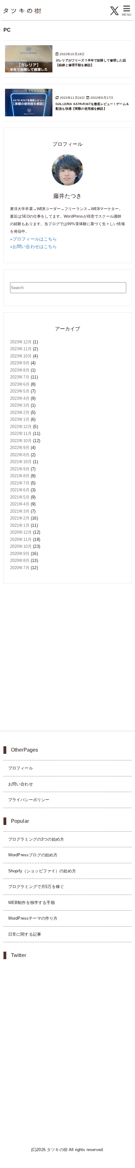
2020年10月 (21, 546)
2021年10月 (21, 461)
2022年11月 (21, 433)
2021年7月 (20, 483)
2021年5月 (20, 497)
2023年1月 (20, 419)
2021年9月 (20, 469)
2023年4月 (20, 398)
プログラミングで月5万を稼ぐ (36, 886)
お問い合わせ (20, 784)
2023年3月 (20, 405)
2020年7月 (20, 567)
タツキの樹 (57, 1149)
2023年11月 (21, 348)
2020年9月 (20, 553)
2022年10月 (21, 440)
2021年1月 (20, 525)
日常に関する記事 (24, 934)
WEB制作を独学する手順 (31, 902)
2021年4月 (20, 504)
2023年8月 (20, 370)
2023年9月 (20, 363)
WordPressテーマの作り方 (33, 918)
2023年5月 (20, 391)
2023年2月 (20, 412)
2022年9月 (20, 447)
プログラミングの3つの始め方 (36, 839)
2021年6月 (20, 490)
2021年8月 (20, 475)
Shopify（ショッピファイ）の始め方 (42, 871)
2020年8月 (20, 560)
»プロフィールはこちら (33, 238)
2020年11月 (21, 539)
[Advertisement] (67, 657)
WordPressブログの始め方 (33, 855)
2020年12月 (21, 532)
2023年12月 (21, 342)
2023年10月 (21, 356)
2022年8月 (20, 454)
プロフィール (20, 768)
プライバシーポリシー (29, 799)
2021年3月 (20, 511)
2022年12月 (21, 426)
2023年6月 (20, 384)
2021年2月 (20, 518)
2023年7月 (20, 377)
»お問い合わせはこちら (33, 246)
